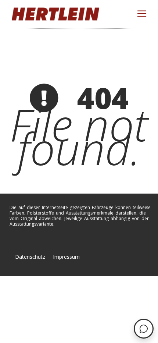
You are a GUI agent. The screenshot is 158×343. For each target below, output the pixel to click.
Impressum (66, 256)
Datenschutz (30, 256)
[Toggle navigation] (142, 13)
